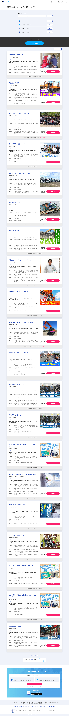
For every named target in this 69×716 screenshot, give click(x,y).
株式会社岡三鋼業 (12, 628)
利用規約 (14, 706)
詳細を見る (53, 71)
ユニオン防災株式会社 (13, 57)
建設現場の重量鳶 (14, 83)
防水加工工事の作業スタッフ (17, 144)
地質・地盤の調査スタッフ (16, 535)
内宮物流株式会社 (12, 262)
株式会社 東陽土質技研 (13, 537)
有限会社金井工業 (12, 507)
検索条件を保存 (34, 43)
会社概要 (40, 706)
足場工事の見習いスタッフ (16, 415)
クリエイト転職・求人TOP (9, 3)
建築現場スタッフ (18, 3)
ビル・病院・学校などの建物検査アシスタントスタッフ (23, 445)
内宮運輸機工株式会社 (13, 85)
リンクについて (19, 706)
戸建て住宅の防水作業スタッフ (18, 504)
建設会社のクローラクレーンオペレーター (21, 291)
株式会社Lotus (12, 146)
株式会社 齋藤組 (12, 386)
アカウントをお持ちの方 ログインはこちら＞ (34, 686)
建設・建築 (14, 3)
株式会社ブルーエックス (13, 448)
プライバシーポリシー (31, 706)
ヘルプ (37, 706)
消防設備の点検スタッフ (16, 55)
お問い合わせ (45, 706)
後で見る (43, 71)
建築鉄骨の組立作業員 (15, 626)
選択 (49, 24)
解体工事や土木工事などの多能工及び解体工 (21, 322)
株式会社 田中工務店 (13, 233)
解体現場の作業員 (14, 230)
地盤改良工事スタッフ (15, 202)
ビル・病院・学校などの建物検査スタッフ (21, 565)
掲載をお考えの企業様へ (52, 706)
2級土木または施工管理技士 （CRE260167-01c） (22, 474)
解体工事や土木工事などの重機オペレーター (21, 113)
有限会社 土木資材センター (14, 204)
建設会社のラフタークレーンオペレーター (21, 260)
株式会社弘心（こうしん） (14, 115)
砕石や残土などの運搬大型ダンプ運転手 (20, 173)
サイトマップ (25, 706)
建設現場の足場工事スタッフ (17, 384)
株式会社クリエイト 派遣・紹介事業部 (16, 476)
